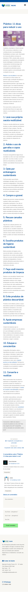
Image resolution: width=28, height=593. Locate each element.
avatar (11, 478)
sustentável (21, 407)
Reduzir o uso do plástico (9, 75)
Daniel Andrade (12, 461)
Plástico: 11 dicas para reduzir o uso (12, 25)
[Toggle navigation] (25, 5)
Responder (7, 472)
